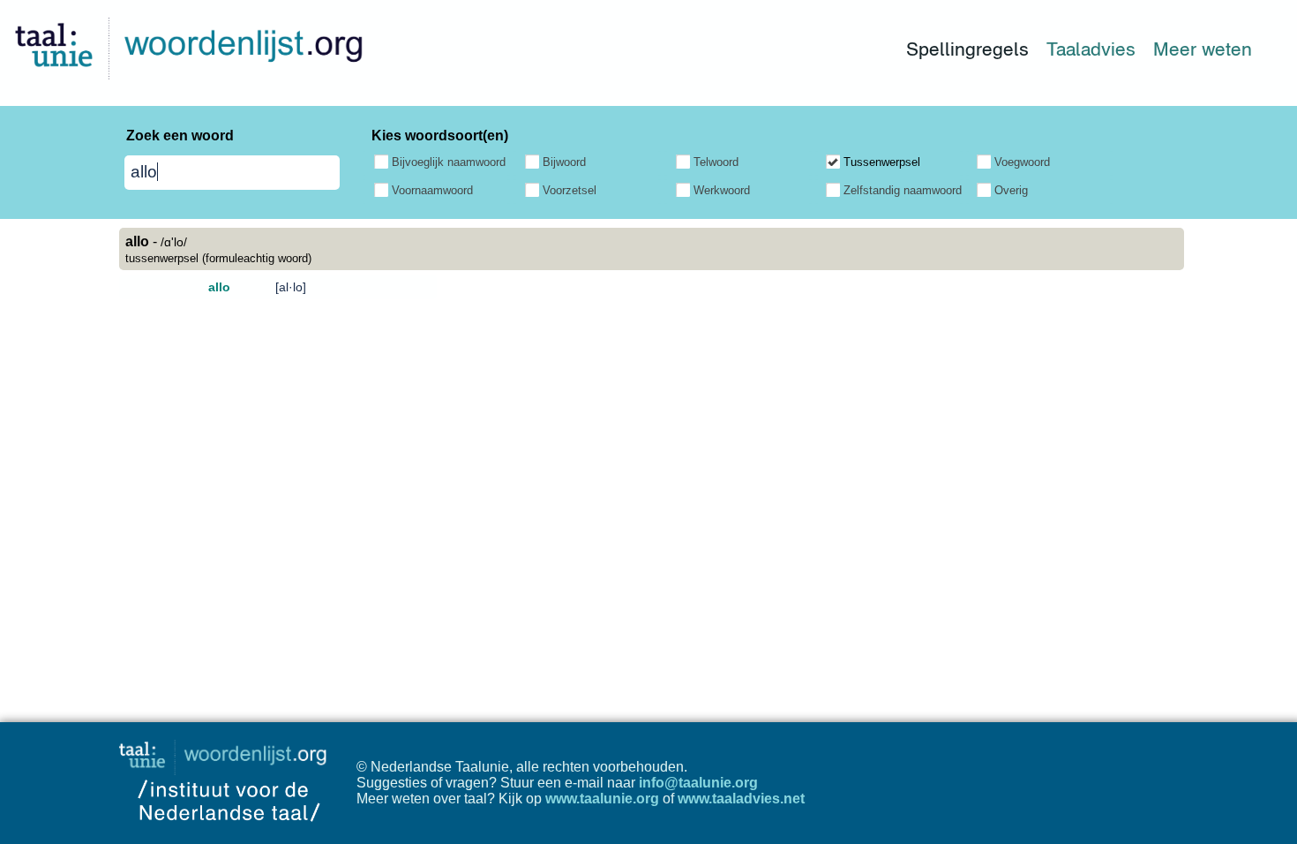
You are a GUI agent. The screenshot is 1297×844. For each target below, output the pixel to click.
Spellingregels (967, 49)
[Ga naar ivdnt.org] (229, 835)
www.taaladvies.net (741, 798)
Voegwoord (1022, 162)
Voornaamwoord (432, 190)
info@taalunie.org (698, 782)
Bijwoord (564, 162)
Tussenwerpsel (881, 162)
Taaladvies (1091, 49)
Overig (1011, 190)
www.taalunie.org (602, 798)
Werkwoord (721, 190)
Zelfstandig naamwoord (902, 190)
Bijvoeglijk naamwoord (449, 162)
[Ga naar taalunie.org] (226, 752)
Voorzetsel (569, 190)
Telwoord (715, 162)
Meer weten (1202, 49)
